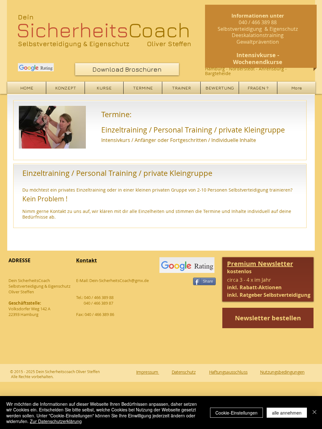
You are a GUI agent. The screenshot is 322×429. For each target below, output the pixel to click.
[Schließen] (314, 412)
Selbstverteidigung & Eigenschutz (73, 43)
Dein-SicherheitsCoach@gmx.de (119, 280)
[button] (268, 279)
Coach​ (103, 29)
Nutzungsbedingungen (282, 372)
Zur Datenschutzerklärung (56, 421)
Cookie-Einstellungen (236, 413)
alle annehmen (287, 413)
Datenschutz (184, 372)
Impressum (147, 372)
